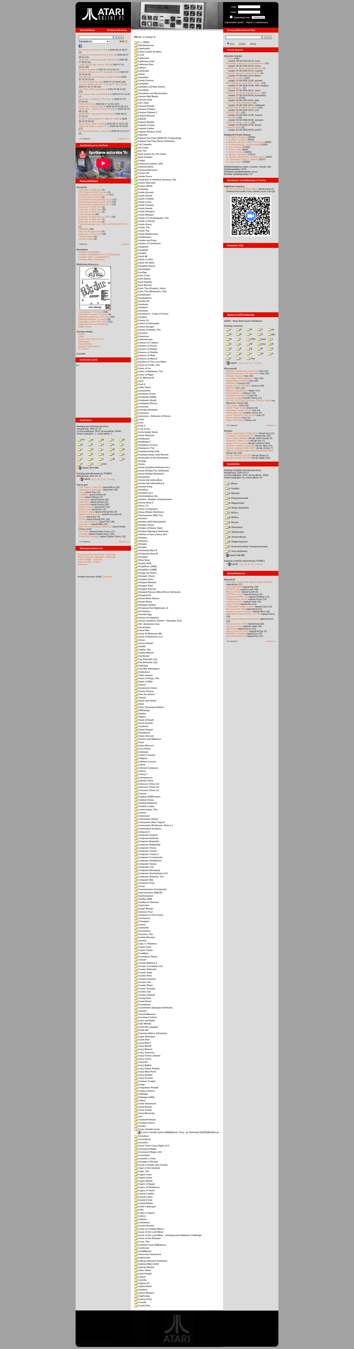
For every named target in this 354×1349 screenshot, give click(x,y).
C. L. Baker (143, 42)
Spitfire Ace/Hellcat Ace (90, 514)
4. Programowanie (238, 498)
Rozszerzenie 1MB (235, 609)
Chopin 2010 (144, 563)
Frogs (82, 492)
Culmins (142, 1219)
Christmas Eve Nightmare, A (152, 608)
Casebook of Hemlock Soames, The (156, 179)
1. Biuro (232, 483)
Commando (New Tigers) (151, 822)
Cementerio (143, 390)
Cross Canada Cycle (148, 1129)
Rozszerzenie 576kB (236, 624)
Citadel (141, 646)
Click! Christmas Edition (150, 707)
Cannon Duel (144, 99)
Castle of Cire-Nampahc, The (153, 218)
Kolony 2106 (85, 509)
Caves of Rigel (145, 374)
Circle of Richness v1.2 (149, 636)
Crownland (143, 1155)
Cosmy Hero (144, 998)
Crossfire (142, 1142)
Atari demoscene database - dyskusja (96, 557)
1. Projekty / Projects (236, 137)
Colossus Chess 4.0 (148, 787)
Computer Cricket (147, 851)
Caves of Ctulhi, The (148, 365)
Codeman (142, 752)
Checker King (144, 486)
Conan (141, 886)
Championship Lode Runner (153, 454)
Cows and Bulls (146, 1020)
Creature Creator (146, 1081)
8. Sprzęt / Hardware (236, 154)
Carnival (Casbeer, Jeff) (150, 163)
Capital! (141, 118)
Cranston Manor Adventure (152, 1033)
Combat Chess (145, 800)
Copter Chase (145, 950)
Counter (142, 1011)
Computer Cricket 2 (148, 854)
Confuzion (143, 905)
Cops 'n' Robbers (147, 943)
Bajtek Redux (85, 326)
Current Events (145, 1225)
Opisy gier (82, 484)
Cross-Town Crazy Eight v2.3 (153, 1145)
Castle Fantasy (145, 205)
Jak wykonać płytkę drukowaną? (242, 619)
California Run (145, 64)
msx (263, 344)
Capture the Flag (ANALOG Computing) (159, 138)
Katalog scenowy (233, 326)
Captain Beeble (145, 122)
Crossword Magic (147, 1149)
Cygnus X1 (143, 1283)
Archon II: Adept (87, 512)
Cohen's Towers (146, 755)
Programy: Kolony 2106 (238, 440)
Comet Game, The (147, 809)
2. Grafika (233, 488)
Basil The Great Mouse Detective (95, 526)
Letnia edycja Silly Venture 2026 (94, 64)
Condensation (145, 896)
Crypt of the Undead (148, 1168)
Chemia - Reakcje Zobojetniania (154, 499)
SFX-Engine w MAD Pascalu (93, 192)
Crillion (141, 1100)
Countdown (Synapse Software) (154, 1007)
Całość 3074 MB (89, 467)
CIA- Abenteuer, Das (148, 624)
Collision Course (146, 761)
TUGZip (110, 479)
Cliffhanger (143, 710)
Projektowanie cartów (236, 599)
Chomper (142, 557)
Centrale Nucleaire (147, 409)
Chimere (142, 544)
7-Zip (104, 479)
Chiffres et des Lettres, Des (152, 534)
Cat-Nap (142, 272)
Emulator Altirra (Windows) (91, 259)
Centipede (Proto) (147, 403)
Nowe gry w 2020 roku (90, 207)
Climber (141, 713)
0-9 (83, 439)
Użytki (242, 44)
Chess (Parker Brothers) (150, 512)
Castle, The (143, 227)
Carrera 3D (143, 173)
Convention (144, 931)
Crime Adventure (146, 1103)
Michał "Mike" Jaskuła (237, 381)
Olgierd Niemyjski (235, 420)
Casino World (144, 186)
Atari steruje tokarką (236, 636)
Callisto (141, 67)
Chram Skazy (144, 601)
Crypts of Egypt (146, 1184)
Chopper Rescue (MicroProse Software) (158, 592)
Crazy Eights (144, 1065)
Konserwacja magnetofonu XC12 (95, 204)
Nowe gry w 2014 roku (90, 234)
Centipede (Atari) (146, 400)
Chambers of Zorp (147, 445)
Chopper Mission (146, 582)
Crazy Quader (145, 1075)
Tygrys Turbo (233, 604)
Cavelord (142, 307)
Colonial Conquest (147, 768)
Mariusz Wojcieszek (236, 390)
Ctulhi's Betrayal (146, 1206)
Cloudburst (143, 732)
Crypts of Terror (146, 1190)
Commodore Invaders (149, 828)
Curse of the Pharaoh (149, 1238)
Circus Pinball (145, 643)
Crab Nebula (144, 1023)
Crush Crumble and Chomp (152, 1165)
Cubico (141, 1216)
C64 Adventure (145, 45)
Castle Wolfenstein (147, 234)
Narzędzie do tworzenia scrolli (94, 194)
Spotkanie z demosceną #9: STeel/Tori (98, 59)
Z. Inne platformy (237, 551)
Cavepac (142, 317)
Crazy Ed (142, 1062)
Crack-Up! (143, 1030)
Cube (140, 1209)
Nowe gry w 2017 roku (90, 212)
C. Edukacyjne (236, 532)
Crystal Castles (145, 1193)
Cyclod (141, 1277)
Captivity (142, 134)
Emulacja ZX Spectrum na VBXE (95, 217)
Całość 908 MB (237, 555)
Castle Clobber (145, 198)
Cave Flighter (144, 282)
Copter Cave (144, 947)
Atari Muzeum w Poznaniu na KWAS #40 (99, 77)
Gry (232, 44)
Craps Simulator (146, 1036)
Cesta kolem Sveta (147, 432)
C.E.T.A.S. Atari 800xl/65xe (239, 102)
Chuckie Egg (144, 614)
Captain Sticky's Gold (149, 131)
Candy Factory (145, 80)
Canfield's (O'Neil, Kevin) (151, 87)
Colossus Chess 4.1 (148, 790)
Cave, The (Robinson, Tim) (152, 291)
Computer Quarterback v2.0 (152, 873)
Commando (84, 499)
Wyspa (82, 516)
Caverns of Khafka (147, 352)
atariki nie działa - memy (238, 122)
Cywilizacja (143, 1296)
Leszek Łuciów (233, 398)
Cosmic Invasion (146, 979)
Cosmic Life (144, 982)
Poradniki (82, 187)
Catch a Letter (145, 259)
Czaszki (141, 1302)
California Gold (145, 61)
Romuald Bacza (234, 393)
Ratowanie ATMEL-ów (237, 596)
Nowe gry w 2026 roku (90, 189)
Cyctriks (142, 1280)
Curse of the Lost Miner (150, 1232)
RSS (122, 41)
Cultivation (143, 1222)
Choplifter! (84, 494)
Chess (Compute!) (147, 509)
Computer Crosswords (149, 857)
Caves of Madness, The (150, 371)
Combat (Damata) (147, 803)
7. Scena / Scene (234, 152)
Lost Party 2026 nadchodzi (92, 89)
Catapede (142, 250)
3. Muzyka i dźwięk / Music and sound (245, 142)
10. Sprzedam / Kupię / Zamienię (242, 159)
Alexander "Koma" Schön (238, 410)
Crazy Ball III (144, 1046)
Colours (141, 793)
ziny (252, 358)
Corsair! (141, 959)
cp (272, 329)
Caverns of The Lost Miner (151, 361)
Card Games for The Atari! (151, 154)
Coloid (141, 764)
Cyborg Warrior (145, 1267)
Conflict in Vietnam (148, 902)
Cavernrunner (145, 339)
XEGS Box (231, 628)
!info (252, 339)
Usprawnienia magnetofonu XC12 (95, 199)
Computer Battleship (148, 844)
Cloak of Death (145, 720)
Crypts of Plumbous (148, 1187)
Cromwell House (146, 1119)
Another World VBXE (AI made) (241, 107)
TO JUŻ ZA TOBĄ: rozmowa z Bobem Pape (248, 400)
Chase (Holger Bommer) (150, 473)
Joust (81, 497)
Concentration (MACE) (149, 892)
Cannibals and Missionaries (152, 93)
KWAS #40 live (86, 104)
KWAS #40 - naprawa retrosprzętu (96, 114)
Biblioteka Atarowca (87, 264)
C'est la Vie (143, 429)
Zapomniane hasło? (234, 22)
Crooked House (146, 1123)
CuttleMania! (144, 1251)
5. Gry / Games (234, 147)
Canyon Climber (146, 109)
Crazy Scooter (145, 1078)
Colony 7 (142, 774)
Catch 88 (142, 256)
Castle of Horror (146, 221)
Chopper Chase (146, 576)
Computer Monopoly (148, 870)
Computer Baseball (148, 841)
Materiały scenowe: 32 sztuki (93, 314)
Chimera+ (142, 541)
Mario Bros (84, 502)
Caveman (142, 310)
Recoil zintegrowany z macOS (94, 131)
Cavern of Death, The (149, 329)
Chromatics (143, 611)
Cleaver (141, 697)
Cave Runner (144, 285)
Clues (140, 742)
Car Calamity (144, 144)
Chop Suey (143, 560)
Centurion (143, 413)
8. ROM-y (233, 517)
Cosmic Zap (144, 991)
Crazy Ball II (144, 1043)
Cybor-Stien (144, 1270)
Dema (253, 44)
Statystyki (82, 564)
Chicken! (142, 518)
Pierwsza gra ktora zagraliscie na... (243, 93)
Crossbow (143, 1136)
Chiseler (142, 547)
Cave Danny (144, 278)
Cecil (140, 381)
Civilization (143, 672)
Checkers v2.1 (145, 493)
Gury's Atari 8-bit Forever (91, 339)
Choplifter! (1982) (147, 566)
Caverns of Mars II (147, 358)
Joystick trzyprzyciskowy (239, 611)
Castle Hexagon (146, 211)
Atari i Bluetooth (234, 587)
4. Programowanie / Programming (242, 144)
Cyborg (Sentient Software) (152, 1261)
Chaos (141, 464)
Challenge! (143, 438)
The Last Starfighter (88, 521)
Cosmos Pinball (146, 995)
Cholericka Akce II (147, 550)
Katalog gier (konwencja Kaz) (92, 426)
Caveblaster (144, 294)
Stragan (228, 431)
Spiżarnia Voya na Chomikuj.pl (93, 324)
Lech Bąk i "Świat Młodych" (239, 378)
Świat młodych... (234, 88)
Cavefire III (143, 301)
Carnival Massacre (147, 170)
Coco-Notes (144, 748)
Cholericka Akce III (147, 553)
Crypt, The (143, 1171)
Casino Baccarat (146, 182)
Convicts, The (145, 934)
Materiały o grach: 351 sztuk (93, 321)
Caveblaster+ (144, 298)
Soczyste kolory (234, 626)
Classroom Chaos (147, 688)
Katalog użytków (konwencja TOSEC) (244, 561)
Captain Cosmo (146, 125)
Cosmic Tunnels (146, 988)
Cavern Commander (148, 323)
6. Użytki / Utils (233, 149)
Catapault (142, 246)
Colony (141, 771)
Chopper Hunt (145, 579)
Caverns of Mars (146, 355)
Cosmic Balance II (147, 963)
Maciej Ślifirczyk (234, 413)
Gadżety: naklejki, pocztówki (240, 445)
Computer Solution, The (150, 876)
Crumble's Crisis (146, 1158)
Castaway (142, 189)
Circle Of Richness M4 (149, 633)
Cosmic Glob (144, 972)
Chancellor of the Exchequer (153, 457)
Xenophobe (84, 504)
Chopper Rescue (146, 589)
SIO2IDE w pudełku (236, 633)
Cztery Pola (143, 1305)
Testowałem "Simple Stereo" (240, 606)
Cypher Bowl (144, 1286)
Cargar (141, 160)
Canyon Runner (146, 115)
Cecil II (141, 384)
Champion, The (145, 448)
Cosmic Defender (147, 969)
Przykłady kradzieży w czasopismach (245, 63)
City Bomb (143, 656)
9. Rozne (233, 522)
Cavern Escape (145, 326)
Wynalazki (229, 579)
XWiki (81, 336)
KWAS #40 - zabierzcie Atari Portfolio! (97, 109)
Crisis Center (144, 1110)
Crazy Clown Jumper (148, 1055)
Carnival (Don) (145, 166)
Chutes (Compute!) (148, 617)
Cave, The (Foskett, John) (151, 288)
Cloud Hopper (145, 729)
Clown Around (145, 736)
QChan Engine (86, 239)
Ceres (140, 419)
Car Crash (143, 147)
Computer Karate (146, 864)
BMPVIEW (84, 229)
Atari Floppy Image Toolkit (92, 123)
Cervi (140, 422)
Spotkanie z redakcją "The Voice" (95, 99)
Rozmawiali (230, 368)
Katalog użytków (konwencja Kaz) (242, 470)
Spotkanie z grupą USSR (91, 106)
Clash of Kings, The (148, 678)
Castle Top (143, 230)
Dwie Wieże (84, 524)
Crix (139, 1116)
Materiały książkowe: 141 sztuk (94, 317)
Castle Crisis (144, 202)
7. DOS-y (233, 512)
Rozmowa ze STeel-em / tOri (93, 50)
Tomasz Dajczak (234, 376)
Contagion (143, 921)
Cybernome (143, 1257)
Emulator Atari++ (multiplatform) (93, 257)
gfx (273, 334)
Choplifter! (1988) (147, 569)
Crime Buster (144, 1107)
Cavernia (142, 333)
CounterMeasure (146, 1014)
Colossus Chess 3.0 (148, 784)
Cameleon (143, 77)
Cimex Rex (143, 630)
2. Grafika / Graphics (236, 139)
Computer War (145, 880)
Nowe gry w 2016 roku (90, 219)
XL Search (83, 349)
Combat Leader (145, 806)
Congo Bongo (145, 908)
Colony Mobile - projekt (88, 562)
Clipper (141, 716)
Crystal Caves (145, 1197)
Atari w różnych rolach (237, 631)
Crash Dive (143, 1039)
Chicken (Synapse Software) (152, 531)
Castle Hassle (144, 208)
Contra (141, 924)
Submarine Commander (90, 489)
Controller (143, 927)
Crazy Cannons (145, 1052)
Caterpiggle (143, 269)
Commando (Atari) (147, 819)
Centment (143, 406)
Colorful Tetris (145, 780)
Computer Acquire (147, 835)
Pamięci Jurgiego (87, 69)
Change (141, 461)
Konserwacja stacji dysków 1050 (95, 202)
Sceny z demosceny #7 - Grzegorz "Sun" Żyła (102, 84)
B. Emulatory (235, 527)
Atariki (81, 334)
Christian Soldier (146, 605)
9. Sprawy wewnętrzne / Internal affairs (245, 157)
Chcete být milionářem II (150, 483)
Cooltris (141, 940)
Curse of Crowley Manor (150, 1229)
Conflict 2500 (144, 899)
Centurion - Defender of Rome (153, 416)
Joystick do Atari (234, 601)
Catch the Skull (145, 262)
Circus (141, 640)
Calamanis (143, 58)
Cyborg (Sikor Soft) (148, 1264)
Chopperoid (144, 595)
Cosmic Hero (144, 975)
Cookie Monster (146, 937)
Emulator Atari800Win (89, 252)
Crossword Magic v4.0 (149, 1152)
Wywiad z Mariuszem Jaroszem (242, 371)
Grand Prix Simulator (89, 536)
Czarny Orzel (144, 1299)
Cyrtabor (142, 1289)
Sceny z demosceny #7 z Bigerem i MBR (99, 118)
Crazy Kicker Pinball (148, 1068)
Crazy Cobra (144, 1059)
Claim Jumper (145, 675)
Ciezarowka (143, 627)
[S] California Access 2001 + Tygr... (243, 83)
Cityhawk (142, 665)
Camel (141, 74)
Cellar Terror (144, 387)
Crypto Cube (144, 1174)
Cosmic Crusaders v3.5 (150, 966)
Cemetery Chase (146, 393)
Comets (141, 812)
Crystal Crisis (144, 1200)
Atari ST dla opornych (89, 231)
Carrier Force (144, 176)
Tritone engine (86, 236)
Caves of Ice (144, 368)
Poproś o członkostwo (257, 22)
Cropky (141, 1126)
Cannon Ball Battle (147, 96)
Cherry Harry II (145, 502)
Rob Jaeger (232, 405)
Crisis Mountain (146, 1113)
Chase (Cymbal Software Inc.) (153, 467)
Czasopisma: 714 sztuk (90, 312)
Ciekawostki (232, 98)
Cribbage (142, 1094)
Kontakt (81, 353)
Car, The (142, 150)
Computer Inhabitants (149, 860)
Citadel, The (144, 649)
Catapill (141, 253)
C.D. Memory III (145, 377)
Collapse (142, 758)
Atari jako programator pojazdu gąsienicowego (249, 582)
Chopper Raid (145, 585)
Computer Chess (146, 848)
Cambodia (143, 71)
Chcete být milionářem (149, 480)
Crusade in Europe (147, 1161)
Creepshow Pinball (147, 1087)
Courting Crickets (147, 1017)
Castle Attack (144, 195)
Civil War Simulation (148, 668)
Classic (141, 684)
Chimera (142, 537)
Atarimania (83, 341)
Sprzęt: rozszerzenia (236, 443)
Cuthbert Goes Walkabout (151, 1245)
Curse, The (143, 1241)
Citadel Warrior (145, 652)
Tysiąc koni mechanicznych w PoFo (97, 55)
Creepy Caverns (146, 1091)
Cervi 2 (141, 425)
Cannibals (143, 90)
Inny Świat (84, 531)
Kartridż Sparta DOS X (90, 197)
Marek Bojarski (233, 417)
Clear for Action (146, 694)
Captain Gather (145, 128)
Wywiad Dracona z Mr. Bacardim (242, 373)
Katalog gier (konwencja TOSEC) (94, 473)
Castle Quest (144, 224)
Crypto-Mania (144, 1181)
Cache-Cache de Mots (149, 51)
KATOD (230, 388)
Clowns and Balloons (149, 739)
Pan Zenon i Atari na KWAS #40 (94, 94)
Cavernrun (143, 336)
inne (104, 464)
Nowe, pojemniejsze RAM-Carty (242, 433)
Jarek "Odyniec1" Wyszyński (240, 415)
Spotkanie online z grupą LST (93, 126)
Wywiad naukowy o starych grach (243, 73)
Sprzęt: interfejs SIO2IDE (238, 455)
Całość (87, 479)
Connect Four (145, 912)
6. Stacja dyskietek (238, 507)
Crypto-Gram (144, 1177)
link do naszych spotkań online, (241, 189)
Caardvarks (143, 48)
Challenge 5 (144, 441)
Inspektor (83, 534)
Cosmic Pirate (145, 985)
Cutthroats (143, 1248)
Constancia (143, 918)
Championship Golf (148, 451)
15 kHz (229, 58)
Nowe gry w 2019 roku (90, 209)
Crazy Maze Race (146, 1071)
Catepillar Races (146, 266)
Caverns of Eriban (147, 349)
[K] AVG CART (233, 112)
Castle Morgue (145, 214)
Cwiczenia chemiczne (149, 1254)
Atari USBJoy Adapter (237, 438)
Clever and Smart (146, 700)
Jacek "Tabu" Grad (235, 408)
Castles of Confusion (149, 243)
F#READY (231, 383)
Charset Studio (233, 127)
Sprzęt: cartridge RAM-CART (240, 448)
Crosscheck (144, 1139)
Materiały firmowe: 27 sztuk (92, 319)
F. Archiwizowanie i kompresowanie (248, 546)
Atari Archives (85, 344)
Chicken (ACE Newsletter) (151, 521)
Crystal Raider (145, 1203)
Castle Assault (145, 192)
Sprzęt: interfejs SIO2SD (238, 458)
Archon (82, 519)
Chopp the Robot (147, 573)
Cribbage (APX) (145, 1097)
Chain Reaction (145, 435)
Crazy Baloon (144, 1049)
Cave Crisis (143, 275)
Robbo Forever (86, 507)
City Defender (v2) (147, 662)
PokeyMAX (231, 117)
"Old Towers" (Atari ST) (90, 487)
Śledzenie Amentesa (236, 395)
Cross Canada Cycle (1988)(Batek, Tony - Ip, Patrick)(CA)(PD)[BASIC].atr (180, 1132)
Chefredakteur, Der (147, 496)
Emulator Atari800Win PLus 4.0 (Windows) (99, 254)
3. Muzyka (233, 493)
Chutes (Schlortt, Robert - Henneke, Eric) (159, 620)
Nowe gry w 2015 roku (90, 221)
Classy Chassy (145, 691)
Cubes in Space (146, 1213)
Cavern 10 (143, 320)
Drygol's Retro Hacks (89, 346)
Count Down (144, 1001)
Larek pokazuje (86, 214)
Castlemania (144, 237)
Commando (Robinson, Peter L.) (155, 825)
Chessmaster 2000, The (150, 515)
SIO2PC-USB (233, 589)
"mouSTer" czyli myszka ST (240, 435)
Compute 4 (143, 832)
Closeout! (143, 726)
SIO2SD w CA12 (234, 594)
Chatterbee (143, 477)
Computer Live (145, 867)
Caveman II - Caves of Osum (152, 313)
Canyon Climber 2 (147, 112)
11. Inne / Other (234, 162)
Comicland (143, 816)
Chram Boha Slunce (148, 598)
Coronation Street (147, 956)
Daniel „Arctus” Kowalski (238, 385)
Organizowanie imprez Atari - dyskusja (96, 554)
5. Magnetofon (236, 503)
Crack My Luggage (147, 1027)
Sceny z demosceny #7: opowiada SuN (98, 72)
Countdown (144, 1004)
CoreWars (142, 953)
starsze (125, 244)
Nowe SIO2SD (233, 592)
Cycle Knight (144, 1273)
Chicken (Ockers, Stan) (150, 528)
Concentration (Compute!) (152, 889)
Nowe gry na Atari (235, 78)
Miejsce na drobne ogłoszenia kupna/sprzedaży (250, 450)
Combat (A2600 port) (148, 796)
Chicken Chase (145, 525)
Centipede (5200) (146, 397)
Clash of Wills (145, 681)
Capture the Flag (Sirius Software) (156, 141)
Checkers (142, 489)
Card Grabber (144, 157)
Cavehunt (142, 304)
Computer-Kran (146, 883)
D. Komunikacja (237, 537)
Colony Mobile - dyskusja (89, 559)
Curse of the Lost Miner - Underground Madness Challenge (169, 1235)
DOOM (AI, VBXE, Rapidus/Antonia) (244, 68)
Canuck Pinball (145, 106)
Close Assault (145, 723)
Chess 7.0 (142, 505)
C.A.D (140, 55)
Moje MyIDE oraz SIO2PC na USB (243, 614)
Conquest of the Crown (150, 915)
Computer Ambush (148, 838)
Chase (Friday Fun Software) (153, 470)
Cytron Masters (145, 1293)
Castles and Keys (147, 240)
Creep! (141, 1084)
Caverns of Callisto (147, 342)
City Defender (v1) (147, 659)
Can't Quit (143, 102)
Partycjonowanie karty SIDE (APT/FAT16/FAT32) (103, 224)
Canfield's (143, 83)
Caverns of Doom (147, 345)
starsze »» (124, 138)
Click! (140, 704)
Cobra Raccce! (145, 745)
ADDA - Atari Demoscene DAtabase (243, 321)
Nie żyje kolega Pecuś (90, 82)
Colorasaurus (144, 777)
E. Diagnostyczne (238, 541)
